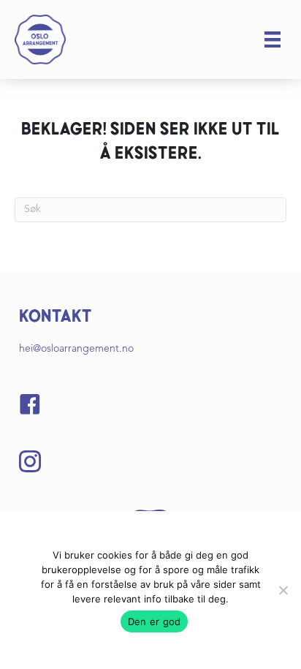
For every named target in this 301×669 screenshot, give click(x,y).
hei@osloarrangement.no (76, 349)
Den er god (154, 621)
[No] (282, 590)
